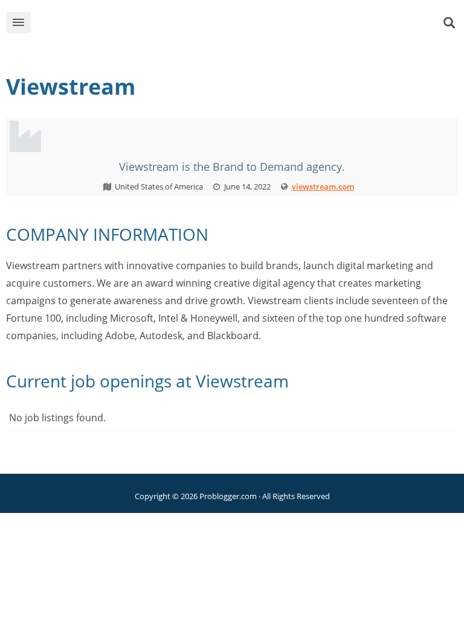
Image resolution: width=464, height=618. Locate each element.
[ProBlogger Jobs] (250, 25)
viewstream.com (323, 186)
